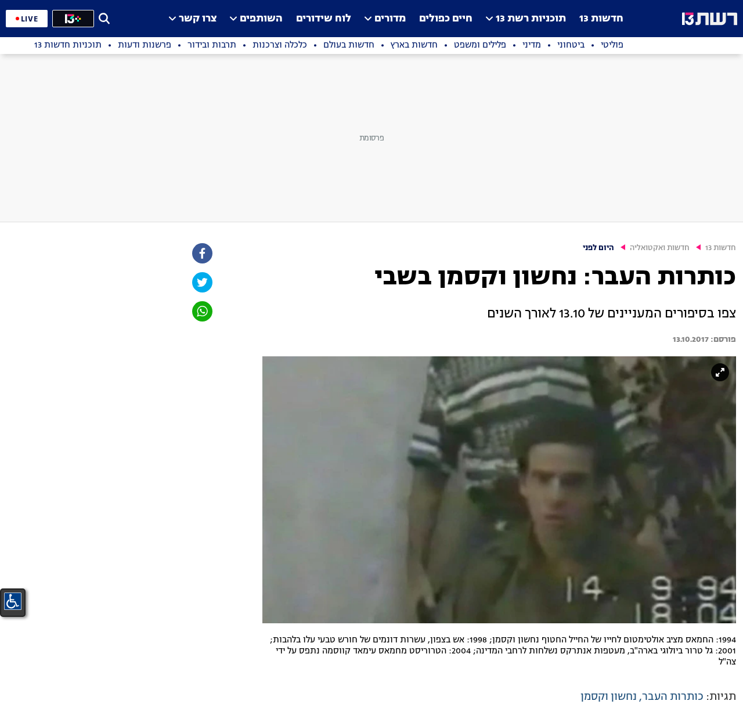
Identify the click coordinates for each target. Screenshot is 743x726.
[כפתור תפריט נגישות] (12, 601)
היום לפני (598, 248)
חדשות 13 (601, 19)
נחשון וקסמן (608, 697)
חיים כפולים (446, 19)
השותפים (261, 19)
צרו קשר (198, 19)
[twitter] (201, 282)
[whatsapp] (201, 311)
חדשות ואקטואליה (660, 248)
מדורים (390, 19)
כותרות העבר (673, 697)
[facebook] (201, 253)
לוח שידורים (323, 19)
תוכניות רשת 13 (531, 19)
